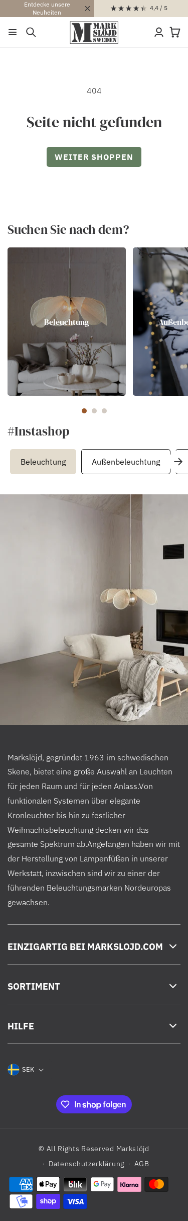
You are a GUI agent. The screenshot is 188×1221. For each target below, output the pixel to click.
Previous (13, 462)
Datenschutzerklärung (86, 1163)
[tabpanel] (67, 321)
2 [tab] (94, 410)
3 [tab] (104, 410)
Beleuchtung (66, 321)
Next (178, 462)
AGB (141, 1163)
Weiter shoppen (94, 157)
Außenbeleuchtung (126, 462)
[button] (13, 32)
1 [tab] (84, 410)
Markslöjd (132, 1148)
